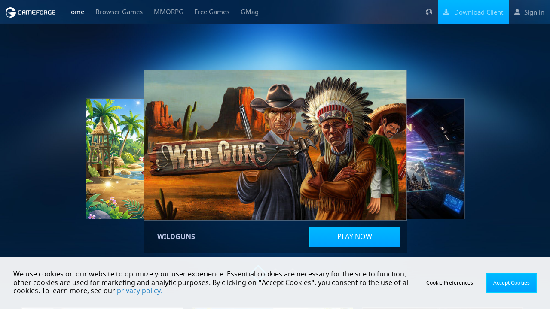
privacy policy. (139, 291)
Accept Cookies (511, 283)
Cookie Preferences (449, 283)
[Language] (428, 12)
